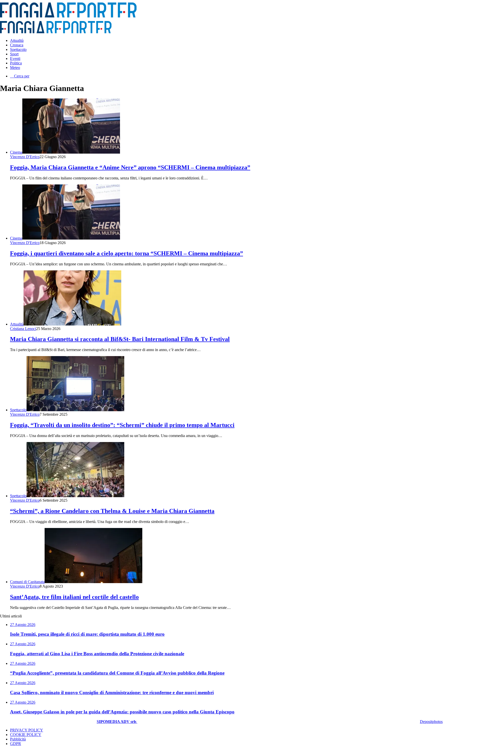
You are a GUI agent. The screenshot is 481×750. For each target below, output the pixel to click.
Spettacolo (18, 49)
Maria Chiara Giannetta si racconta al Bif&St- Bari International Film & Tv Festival (120, 339)
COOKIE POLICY (25, 734)
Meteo (15, 67)
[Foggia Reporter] (68, 16)
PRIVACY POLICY (26, 730)
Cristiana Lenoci (23, 329)
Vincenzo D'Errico (25, 157)
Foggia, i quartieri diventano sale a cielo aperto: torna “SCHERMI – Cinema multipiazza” (126, 253)
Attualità (17, 40)
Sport (14, 54)
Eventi (15, 58)
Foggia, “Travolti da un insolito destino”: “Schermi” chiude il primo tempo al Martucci (122, 425)
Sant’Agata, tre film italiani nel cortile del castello (74, 597)
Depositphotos (431, 721)
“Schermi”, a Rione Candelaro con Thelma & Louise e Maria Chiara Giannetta (112, 511)
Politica (16, 63)
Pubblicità (18, 739)
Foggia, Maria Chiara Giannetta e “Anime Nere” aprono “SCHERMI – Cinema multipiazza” (130, 167)
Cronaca (16, 45)
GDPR (15, 743)
